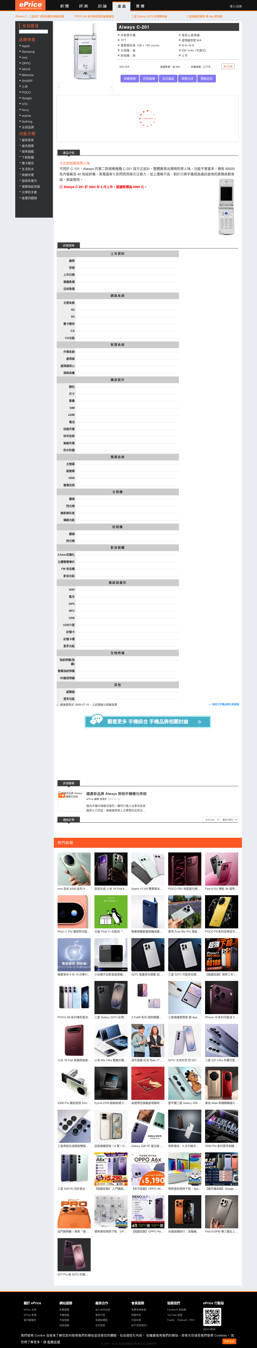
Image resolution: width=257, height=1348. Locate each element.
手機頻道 (64, 1315)
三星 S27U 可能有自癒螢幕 (184, 974)
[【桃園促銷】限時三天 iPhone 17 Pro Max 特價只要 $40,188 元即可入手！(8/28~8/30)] (221, 954)
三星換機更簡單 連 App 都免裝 (204, 16)
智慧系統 (118, 345)
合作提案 (100, 1325)
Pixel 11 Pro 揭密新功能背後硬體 (74, 931)
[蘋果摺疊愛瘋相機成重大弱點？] (147, 911)
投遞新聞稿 (101, 1320)
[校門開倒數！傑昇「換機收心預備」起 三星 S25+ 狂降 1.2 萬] (74, 1211)
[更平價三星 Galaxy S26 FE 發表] (184, 1083)
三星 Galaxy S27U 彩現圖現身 (149, 16)
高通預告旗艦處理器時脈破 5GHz (147, 1103)
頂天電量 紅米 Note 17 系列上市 (147, 1060)
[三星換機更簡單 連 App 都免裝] (184, 997)
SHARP (27, 81)
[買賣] (140, 6)
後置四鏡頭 (29, 198)
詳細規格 (130, 78)
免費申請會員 (138, 1309)
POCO (26, 92)
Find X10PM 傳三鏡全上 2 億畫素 (221, 1231)
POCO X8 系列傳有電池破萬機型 (94, 16)
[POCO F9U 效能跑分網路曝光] (184, 869)
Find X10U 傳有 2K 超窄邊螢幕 (221, 889)
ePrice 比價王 (30, 5)
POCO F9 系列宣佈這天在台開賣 (221, 931)
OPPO (26, 63)
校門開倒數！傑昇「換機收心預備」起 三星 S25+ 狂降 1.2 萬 (74, 1231)
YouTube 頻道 (174, 1315)
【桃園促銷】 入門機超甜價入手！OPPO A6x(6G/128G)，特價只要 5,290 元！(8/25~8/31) (111, 1188)
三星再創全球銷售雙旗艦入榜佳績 (74, 1146)
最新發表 (28, 140)
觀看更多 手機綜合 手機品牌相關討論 (147, 721)
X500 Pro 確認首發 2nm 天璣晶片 (74, 1103)
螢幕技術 (118, 457)
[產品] (121, 6)
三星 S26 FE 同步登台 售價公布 (74, 1188)
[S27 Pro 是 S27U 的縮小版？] (74, 1254)
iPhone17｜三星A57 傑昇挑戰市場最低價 (39, 16)
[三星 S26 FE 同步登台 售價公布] (74, 1169)
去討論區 (168, 78)
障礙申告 (136, 1315)
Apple (26, 46)
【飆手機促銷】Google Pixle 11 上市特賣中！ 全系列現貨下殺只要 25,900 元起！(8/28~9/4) (221, 1188)
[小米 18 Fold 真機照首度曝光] (74, 1040)
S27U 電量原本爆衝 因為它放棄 (147, 974)
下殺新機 (28, 157)
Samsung (28, 51)
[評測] (83, 6)
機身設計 (118, 380)
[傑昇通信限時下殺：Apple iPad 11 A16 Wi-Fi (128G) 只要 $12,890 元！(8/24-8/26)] (184, 1169)
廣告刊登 (100, 1315)
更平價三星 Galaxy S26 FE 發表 (184, 1103)
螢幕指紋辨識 (31, 186)
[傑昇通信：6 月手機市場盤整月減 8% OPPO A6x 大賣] (184, 1126)
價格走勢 (207, 78)
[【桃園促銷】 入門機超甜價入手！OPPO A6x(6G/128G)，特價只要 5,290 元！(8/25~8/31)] (111, 1169)
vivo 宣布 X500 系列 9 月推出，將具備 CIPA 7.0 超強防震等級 (74, 889)
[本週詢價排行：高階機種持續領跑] (184, 1211)
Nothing (27, 121)
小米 (25, 86)
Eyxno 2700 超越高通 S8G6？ (111, 1103)
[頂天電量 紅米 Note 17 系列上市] (147, 1040)
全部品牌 (28, 127)
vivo (24, 57)
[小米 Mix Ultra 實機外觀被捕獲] (111, 1040)
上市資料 (118, 254)
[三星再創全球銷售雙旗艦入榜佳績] (74, 1126)
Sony (25, 110)
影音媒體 (118, 547)
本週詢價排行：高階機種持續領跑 (184, 1231)
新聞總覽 (64, 1309)
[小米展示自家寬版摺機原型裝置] (111, 954)
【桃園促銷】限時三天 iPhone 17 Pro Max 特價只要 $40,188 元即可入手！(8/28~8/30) (221, 974)
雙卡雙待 (28, 163)
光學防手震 (29, 192)
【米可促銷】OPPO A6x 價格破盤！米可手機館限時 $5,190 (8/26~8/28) (147, 1188)
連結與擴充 (118, 583)
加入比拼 (228, 66)
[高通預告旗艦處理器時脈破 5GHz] (147, 1083)
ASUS (26, 69)
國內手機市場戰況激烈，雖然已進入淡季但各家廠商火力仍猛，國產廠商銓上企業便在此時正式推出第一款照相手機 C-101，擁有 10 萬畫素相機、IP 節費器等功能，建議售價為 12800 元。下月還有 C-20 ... (116, 808)
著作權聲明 (30, 1320)
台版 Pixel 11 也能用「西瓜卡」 (111, 931)
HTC (25, 104)
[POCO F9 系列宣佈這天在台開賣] (221, 911)
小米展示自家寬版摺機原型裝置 (111, 974)
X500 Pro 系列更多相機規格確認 (221, 1146)
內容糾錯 (136, 1320)
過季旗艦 (28, 151)
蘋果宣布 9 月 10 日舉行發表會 (74, 974)
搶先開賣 (28, 146)
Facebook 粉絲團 (176, 1309)
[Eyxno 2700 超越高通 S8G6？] (111, 1083)
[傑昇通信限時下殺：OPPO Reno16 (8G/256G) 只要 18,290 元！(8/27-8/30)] (111, 1211)
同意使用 (229, 1341)
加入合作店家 (102, 1309)
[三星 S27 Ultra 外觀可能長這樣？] (221, 1040)
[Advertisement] (150, 754)
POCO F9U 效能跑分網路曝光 (184, 889)
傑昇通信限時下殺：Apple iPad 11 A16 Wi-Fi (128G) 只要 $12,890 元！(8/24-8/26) (184, 1188)
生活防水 (28, 169)
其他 (117, 685)
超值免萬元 (29, 180)
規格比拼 (187, 78)
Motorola (27, 75)
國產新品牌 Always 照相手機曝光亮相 (116, 793)
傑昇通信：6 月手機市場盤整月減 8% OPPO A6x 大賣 (184, 1146)
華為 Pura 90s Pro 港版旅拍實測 (184, 931)
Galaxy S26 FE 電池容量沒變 (147, 1146)
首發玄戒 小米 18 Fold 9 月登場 (111, 889)
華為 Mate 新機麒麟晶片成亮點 (221, 1103)
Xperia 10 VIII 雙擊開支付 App (147, 889)
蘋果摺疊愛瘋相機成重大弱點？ (147, 931)
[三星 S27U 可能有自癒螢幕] (184, 954)
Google (27, 98)
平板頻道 (64, 1320)
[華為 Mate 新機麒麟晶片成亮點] (221, 1083)
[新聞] (64, 6)
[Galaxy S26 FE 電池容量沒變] (147, 1126)
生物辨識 (118, 653)
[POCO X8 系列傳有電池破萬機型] (74, 997)
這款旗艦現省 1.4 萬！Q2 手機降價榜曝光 (111, 1146)
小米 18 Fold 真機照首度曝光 (74, 1060)
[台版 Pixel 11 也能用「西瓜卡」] (111, 911)
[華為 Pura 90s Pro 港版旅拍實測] (184, 911)
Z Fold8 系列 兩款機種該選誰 (147, 1017)
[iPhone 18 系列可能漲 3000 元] (221, 997)
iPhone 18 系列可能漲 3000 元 (221, 1017)
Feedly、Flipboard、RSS (181, 1320)
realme (26, 115)
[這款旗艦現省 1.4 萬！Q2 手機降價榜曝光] (111, 1126)
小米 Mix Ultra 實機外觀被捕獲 (111, 1060)
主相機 (117, 492)
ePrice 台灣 (30, 1309)
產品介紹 (68, 153)
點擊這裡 (53, 1342)
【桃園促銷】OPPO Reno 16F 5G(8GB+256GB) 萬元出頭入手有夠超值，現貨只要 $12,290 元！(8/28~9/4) (147, 1231)
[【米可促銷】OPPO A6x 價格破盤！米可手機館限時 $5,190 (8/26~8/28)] (147, 1169)
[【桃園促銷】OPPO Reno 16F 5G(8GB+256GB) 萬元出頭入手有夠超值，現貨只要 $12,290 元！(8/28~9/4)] (147, 1211)
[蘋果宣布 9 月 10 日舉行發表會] (74, 954)
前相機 (117, 527)
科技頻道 (64, 1325)
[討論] (102, 6)
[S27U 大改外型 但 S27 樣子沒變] (184, 1040)
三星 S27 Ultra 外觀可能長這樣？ (221, 1060)
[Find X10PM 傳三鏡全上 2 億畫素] (221, 1211)
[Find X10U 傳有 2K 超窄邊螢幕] (221, 869)
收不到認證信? (139, 1325)
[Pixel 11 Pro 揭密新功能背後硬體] (74, 911)
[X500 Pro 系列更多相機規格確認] (221, 1126)
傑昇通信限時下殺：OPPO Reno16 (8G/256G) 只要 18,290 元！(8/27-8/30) (111, 1231)
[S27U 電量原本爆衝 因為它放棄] (147, 954)
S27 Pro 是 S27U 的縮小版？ (74, 1274)
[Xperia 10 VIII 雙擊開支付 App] (147, 869)
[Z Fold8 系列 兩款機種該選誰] (147, 997)
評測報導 (149, 78)
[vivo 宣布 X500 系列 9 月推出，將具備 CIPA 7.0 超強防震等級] (74, 869)
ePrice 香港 (30, 1315)
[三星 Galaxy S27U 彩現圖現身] (111, 997)
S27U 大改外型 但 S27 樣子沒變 (184, 1060)
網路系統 (118, 296)
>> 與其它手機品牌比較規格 (223, 704)
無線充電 (28, 175)
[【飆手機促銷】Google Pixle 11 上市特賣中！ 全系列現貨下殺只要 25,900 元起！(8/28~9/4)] (221, 1169)
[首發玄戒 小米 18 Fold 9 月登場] (111, 869)
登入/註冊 (236, 6)
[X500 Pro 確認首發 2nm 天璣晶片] (74, 1083)
